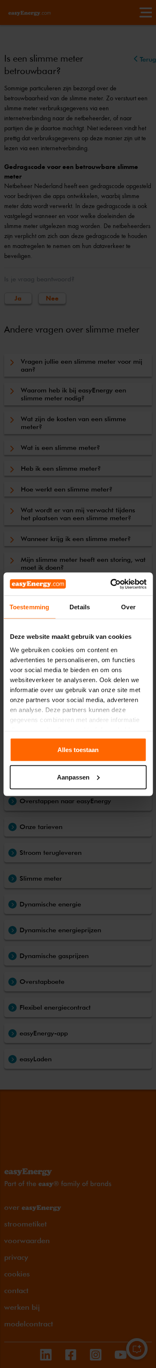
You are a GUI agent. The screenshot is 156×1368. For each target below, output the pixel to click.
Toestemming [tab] (29, 607)
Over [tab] (128, 607)
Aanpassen (73, 776)
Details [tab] (79, 607)
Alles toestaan (78, 749)
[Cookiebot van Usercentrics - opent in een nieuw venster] (111, 583)
